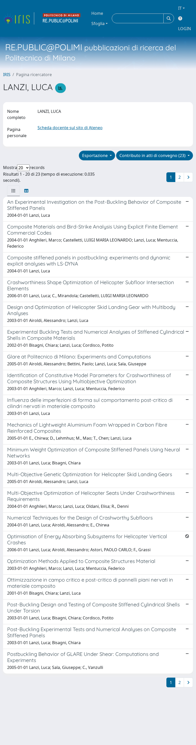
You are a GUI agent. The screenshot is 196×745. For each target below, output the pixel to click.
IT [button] (180, 8)
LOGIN (184, 28)
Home (97, 13)
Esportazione (95, 155)
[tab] (13, 190)
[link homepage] (18, 18)
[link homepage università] (61, 18)
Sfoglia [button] (98, 23)
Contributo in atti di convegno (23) (153, 155)
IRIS (6, 74)
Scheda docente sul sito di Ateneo (70, 127)
